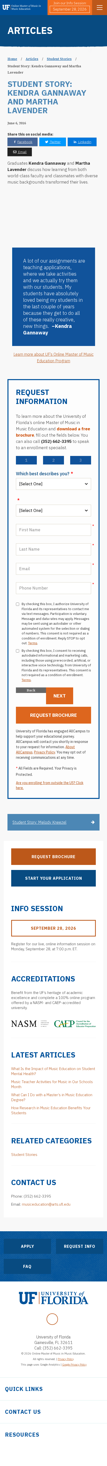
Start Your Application (53, 878)
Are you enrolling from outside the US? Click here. (49, 785)
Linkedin (84, 142)
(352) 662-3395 (58, 1348)
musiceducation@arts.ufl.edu (46, 1204)
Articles (32, 59)
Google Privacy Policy (74, 1364)
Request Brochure (53, 856)
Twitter (55, 142)
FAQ (27, 1266)
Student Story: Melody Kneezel (39, 822)
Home (12, 59)
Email (22, 152)
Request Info (79, 1246)
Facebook (24, 142)
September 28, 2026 (70, 9)
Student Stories (59, 59)
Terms (32, 643)
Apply (27, 1246)
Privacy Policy (44, 752)
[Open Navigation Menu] (99, 7)
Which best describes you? (44, 474)
